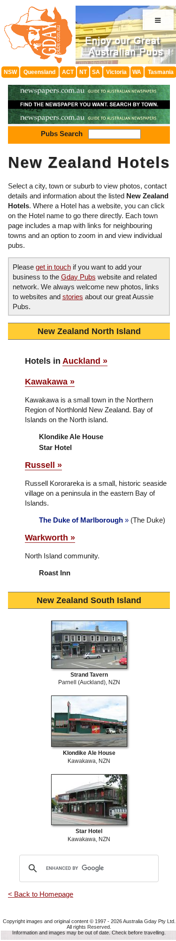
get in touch (53, 267)
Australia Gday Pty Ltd (148, 921)
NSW (10, 72)
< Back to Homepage (40, 894)
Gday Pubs (78, 277)
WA (136, 72)
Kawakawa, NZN (89, 757)
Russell (40, 465)
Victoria (116, 72)
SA (96, 72)
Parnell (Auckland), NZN (89, 678)
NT (83, 72)
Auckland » (84, 361)
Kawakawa (46, 381)
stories (72, 297)
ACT (68, 72)
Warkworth (46, 537)
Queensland (39, 72)
